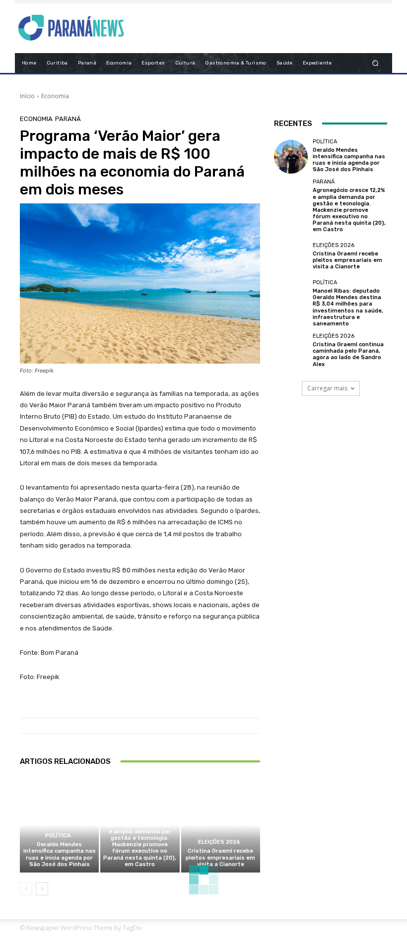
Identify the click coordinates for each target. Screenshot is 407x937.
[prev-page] (26, 888)
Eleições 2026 (219, 842)
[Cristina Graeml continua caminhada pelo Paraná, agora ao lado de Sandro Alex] (291, 351)
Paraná (68, 119)
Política (58, 835)
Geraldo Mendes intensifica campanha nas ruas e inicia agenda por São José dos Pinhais (59, 854)
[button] (375, 62)
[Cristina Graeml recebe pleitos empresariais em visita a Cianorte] (220, 825)
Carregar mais (327, 388)
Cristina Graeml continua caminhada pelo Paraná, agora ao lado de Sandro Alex (348, 354)
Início (27, 96)
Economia (55, 96)
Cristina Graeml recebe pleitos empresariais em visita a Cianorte (220, 857)
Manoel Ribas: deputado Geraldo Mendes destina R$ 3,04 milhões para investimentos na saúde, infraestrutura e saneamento (348, 307)
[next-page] (42, 888)
